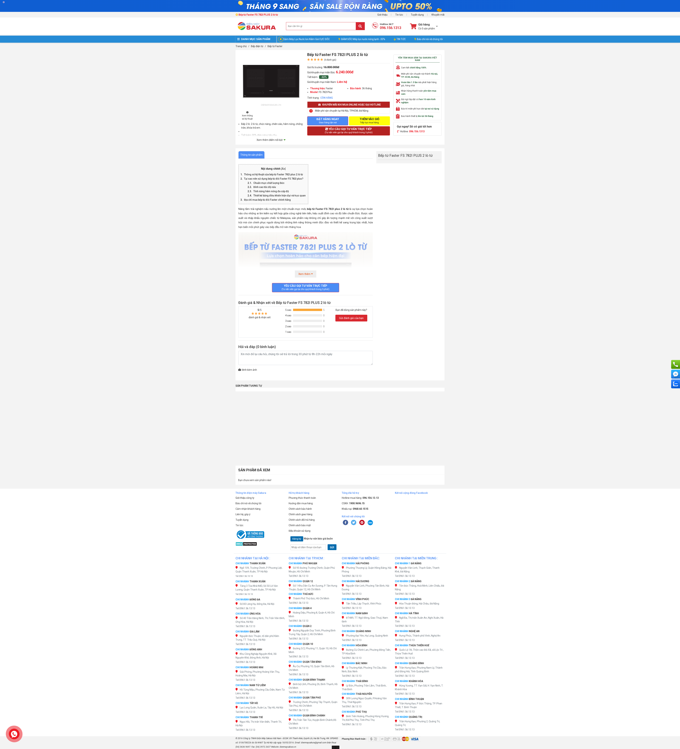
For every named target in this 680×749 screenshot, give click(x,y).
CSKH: (353, 503)
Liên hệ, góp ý (243, 514)
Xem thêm (304, 274)
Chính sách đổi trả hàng (302, 519)
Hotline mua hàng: (360, 497)
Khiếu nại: (355, 508)
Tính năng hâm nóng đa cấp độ (271, 191)
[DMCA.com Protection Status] (260, 544)
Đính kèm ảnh (249, 369)
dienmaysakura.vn (288, 747)
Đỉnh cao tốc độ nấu (264, 187)
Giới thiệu (382, 15)
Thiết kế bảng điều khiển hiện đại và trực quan (279, 195)
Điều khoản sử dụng (299, 530)
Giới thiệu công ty (245, 497)
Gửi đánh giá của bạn (351, 318)
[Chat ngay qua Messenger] (675, 374)
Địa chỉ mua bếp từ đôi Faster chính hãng (267, 199)
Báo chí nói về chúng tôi (430, 39)
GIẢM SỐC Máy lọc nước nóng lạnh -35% (363, 39)
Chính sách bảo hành (300, 508)
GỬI (332, 547)
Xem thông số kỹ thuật (247, 117)
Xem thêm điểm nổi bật (270, 140)
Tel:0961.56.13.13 (244, 576)
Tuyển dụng (417, 15)
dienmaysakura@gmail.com (313, 742)
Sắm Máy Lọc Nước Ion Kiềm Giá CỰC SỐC (306, 39)
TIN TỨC (401, 39)
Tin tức (399, 15)
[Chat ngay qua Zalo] (675, 383)
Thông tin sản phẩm (251, 154)
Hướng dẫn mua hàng (301, 503)
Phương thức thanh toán (302, 497)
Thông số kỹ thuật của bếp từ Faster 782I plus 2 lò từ (273, 174)
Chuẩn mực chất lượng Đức (269, 183)
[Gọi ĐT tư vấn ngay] (675, 364)
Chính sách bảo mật (300, 525)
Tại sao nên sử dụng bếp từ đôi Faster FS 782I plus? (273, 178)
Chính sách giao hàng (300, 514)
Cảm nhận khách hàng (248, 508)
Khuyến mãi (438, 15)
